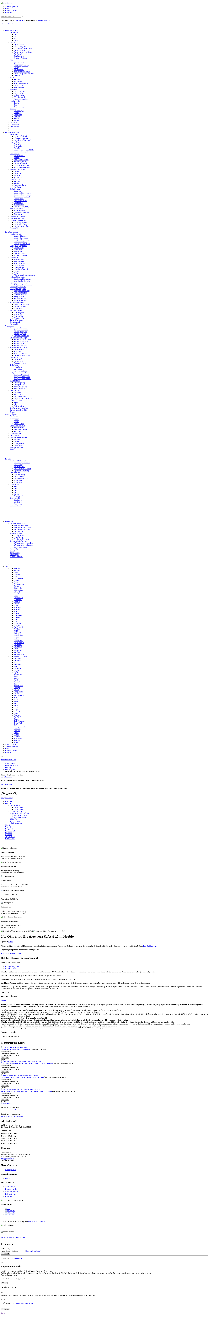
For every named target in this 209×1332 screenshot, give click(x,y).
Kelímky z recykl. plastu (22, 340)
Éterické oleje (18, 214)
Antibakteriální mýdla (21, 226)
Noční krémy (18, 809)
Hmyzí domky (14, 553)
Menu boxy (18, 367)
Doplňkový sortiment (21, 336)
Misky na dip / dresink (21, 375)
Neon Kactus (18, 686)
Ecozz (16, 619)
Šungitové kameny (20, 236)
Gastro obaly (9, 326)
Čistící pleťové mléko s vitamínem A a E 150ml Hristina (20, 1063)
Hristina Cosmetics (20, 656)
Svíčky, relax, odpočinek (18, 246)
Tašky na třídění (19, 296)
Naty (15, 684)
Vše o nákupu (10, 1186)
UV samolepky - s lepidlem (23, 543)
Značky (7, 566)
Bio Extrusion (19, 578)
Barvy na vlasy (19, 85)
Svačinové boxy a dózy (18, 277)
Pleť (15, 34)
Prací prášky (18, 146)
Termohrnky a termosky (18, 287)
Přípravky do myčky (21, 138)
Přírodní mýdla (15, 101)
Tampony (17, 181)
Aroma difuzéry (19, 253)
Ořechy (16, 441)
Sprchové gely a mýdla (22, 463)
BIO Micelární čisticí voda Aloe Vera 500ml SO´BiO (19, 1077)
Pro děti (8, 459)
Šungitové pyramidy (21, 238)
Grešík (16, 649)
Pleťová (12, 42)
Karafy (16, 271)
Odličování (18, 54)
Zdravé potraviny (11, 414)
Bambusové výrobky (17, 302)
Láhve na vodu (15, 257)
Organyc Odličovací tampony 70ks (13, 1049)
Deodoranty (18, 115)
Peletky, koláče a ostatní (22, 539)
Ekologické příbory (20, 386)
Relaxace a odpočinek (17, 218)
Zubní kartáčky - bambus (22, 193)
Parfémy (17, 75)
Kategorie (4, 798)
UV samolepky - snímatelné (23, 545)
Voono (16, 733)
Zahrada (17, 740)
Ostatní (12, 412)
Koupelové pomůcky (21, 99)
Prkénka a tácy (19, 312)
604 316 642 (19, 20)
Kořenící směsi (19, 428)
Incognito (17, 660)
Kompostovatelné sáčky (22, 291)
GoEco (16, 639)
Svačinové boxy (15, 506)
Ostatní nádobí (19, 316)
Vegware (17, 731)
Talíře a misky (14, 357)
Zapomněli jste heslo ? (33, 1251)
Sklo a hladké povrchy (21, 160)
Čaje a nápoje (14, 418)
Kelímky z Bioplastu (21, 341)
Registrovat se (17, 1258)
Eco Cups (17, 607)
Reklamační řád (10, 1194)
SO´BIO (17, 711)
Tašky (16, 402)
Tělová (12, 60)
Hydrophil (17, 658)
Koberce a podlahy (20, 162)
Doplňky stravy (15, 416)
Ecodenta (17, 609)
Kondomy (17, 187)
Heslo (3, 1251)
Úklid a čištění (14, 154)
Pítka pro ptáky (19, 531)
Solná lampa (18, 252)
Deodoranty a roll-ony (21, 66)
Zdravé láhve (14, 484)
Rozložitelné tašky (20, 295)
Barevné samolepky (21, 547)
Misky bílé (17, 351)
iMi (15, 662)
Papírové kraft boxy (21, 371)
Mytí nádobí (14, 134)
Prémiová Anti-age (20, 58)
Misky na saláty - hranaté (22, 379)
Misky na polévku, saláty (18, 347)
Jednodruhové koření (21, 429)
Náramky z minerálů (21, 255)
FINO (16, 631)
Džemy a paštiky (15, 433)
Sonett (16, 713)
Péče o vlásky (18, 465)
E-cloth (16, 606)
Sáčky (16, 404)
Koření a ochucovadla (17, 426)
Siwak (16, 707)
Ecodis (16, 611)
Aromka (17, 568)
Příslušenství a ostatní (21, 165)
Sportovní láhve (19, 267)
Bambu (16, 572)
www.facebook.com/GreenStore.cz (13, 1110)
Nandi (16, 680)
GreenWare (18, 647)
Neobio (10, 942)
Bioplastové (18, 502)
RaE (15, 697)
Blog (7, 8)
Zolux (16, 742)
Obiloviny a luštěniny (17, 447)
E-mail (3, 1249)
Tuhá (15, 105)
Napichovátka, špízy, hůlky (19, 410)
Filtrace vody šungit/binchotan (24, 275)
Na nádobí (17, 173)
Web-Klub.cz (32, 1221)
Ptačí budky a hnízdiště (22, 529)
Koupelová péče (19, 467)
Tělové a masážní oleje (22, 72)
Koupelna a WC (19, 156)
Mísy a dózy (18, 314)
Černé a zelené (19, 424)
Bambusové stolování (21, 304)
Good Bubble (18, 641)
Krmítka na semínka (21, 525)
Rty (15, 38)
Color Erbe (18, 594)
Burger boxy (18, 369)
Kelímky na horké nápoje (18, 328)
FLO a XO (18, 633)
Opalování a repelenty (21, 471)
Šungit (16, 719)
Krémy (16, 119)
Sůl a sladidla (18, 431)
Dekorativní (14, 32)
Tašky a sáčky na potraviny (19, 283)
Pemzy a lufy (18, 203)
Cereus (16, 586)
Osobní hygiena (15, 189)
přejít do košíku (6, 777)
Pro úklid (17, 175)
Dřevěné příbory (19, 383)
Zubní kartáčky (19, 308)
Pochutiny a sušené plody (18, 437)
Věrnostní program (11, 6)
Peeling (16, 68)
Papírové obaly (15, 390)
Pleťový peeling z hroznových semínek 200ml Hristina (19, 1091)
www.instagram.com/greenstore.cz (13, 1116)
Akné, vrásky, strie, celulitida (24, 74)
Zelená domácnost (11, 232)
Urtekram (17, 729)
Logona (16, 678)
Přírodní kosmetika (11, 31)
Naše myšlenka (10, 1170)
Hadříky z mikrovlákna (22, 167)
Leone (16, 676)
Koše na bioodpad (20, 298)
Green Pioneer (19, 643)
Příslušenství (18, 496)
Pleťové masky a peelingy (23, 52)
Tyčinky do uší (19, 205)
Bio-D (16, 576)
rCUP (16, 699)
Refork (16, 701)
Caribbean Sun (19, 584)
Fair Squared (18, 627)
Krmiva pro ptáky (16, 533)
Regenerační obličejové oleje (24, 48)
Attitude (16, 570)
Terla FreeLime (19, 721)
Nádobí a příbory (20, 306)
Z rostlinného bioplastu (22, 281)
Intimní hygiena (15, 179)
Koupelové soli (19, 93)
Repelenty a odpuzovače (18, 216)
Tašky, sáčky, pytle (16, 400)
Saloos (16, 703)
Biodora (16, 580)
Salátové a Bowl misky (22, 355)
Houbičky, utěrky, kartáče (23, 140)
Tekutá (16, 103)
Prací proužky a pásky (21, 152)
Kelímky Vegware (20, 334)
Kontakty (8, 12)
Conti (16, 596)
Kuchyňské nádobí (16, 310)
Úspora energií (15, 322)
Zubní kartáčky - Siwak (22, 197)
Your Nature (18, 739)
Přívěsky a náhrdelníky (22, 244)
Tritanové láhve (19, 263)
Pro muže (13, 109)
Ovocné (16, 420)
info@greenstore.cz (44, 20)
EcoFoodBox (18, 615)
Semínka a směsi (19, 535)
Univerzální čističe (20, 164)
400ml (16, 486)
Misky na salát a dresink (18, 373)
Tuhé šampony (19, 87)
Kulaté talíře (18, 359)
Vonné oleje (18, 250)
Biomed (16, 582)
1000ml (16, 494)
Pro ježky (13, 551)
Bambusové (18, 500)
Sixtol (16, 709)
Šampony (17, 79)
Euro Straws (18, 625)
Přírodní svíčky (19, 248)
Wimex (16, 735)
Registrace (8, 1178)
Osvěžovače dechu (20, 201)
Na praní (17, 171)
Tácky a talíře (18, 394)
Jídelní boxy (14, 365)
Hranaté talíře (18, 361)
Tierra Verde (18, 723)
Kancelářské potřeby (17, 320)
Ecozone (17, 617)
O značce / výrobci (11, 968)
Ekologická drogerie (12, 132)
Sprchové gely (19, 62)
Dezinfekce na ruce (20, 222)
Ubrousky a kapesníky (21, 207)
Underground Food (20, 727)
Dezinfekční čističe (20, 224)
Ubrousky (17, 392)
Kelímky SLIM (19, 343)
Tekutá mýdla (18, 177)
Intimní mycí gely (20, 185)
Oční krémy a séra (20, 46)
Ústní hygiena (19, 199)
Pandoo (16, 690)
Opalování (13, 122)
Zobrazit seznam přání (8, 760)
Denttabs (17, 602)
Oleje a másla (14, 435)
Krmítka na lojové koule (22, 527)
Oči (15, 36)
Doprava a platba (11, 10)
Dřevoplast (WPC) (20, 385)
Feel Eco (17, 629)
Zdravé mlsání (19, 443)
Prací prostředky (19, 474)
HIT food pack (19, 654)
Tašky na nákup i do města (23, 285)
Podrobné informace (150, 946)
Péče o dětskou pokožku (22, 469)
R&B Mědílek (19, 695)
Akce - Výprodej (11, 744)
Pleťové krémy (19, 44)
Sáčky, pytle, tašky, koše (18, 289)
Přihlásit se (5, 1253)
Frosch (16, 637)
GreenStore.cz (10, 763)
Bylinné (16, 422)
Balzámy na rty (19, 56)
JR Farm (17, 666)
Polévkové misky (20, 363)
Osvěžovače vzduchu (21, 212)
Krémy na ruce (19, 70)
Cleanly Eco (18, 588)
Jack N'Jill (17, 664)
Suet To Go (18, 717)
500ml (16, 488)
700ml (16, 492)
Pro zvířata (9, 521)
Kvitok (16, 670)
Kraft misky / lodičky (21, 396)
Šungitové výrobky (16, 234)
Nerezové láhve (19, 265)
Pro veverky (14, 549)
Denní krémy (18, 807)
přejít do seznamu (7, 784)
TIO (15, 725)
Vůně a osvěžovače (16, 208)
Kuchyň (16, 158)
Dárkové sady (14, 126)
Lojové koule (18, 537)
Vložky (16, 183)
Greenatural (18, 645)
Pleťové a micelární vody (22, 50)
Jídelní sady (18, 504)
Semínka (17, 439)
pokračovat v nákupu (8, 1237)
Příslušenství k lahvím (21, 269)
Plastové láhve (19, 261)
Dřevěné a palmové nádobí (19, 408)
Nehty (16, 40)
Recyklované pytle (20, 293)
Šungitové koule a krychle (23, 240)
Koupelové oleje (19, 91)
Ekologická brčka (20, 388)
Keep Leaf (17, 668)
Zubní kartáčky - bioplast (22, 195)
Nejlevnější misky (20, 349)
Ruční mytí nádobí (20, 136)
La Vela (16, 672)
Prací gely (17, 144)
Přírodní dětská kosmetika (18, 461)
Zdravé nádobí (15, 498)
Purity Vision (18, 692)
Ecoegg (16, 613)
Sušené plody (18, 445)
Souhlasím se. (20, 1303)
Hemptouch (18, 650)
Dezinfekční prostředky (18, 220)
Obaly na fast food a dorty (23, 398)
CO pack (17, 592)
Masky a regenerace (21, 83)
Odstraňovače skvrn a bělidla (24, 150)
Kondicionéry (18, 81)
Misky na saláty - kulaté (22, 377)
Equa (16, 621)
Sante (16, 705)
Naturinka (17, 682)
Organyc (17, 688)
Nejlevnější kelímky (21, 330)
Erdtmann (17, 623)
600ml (16, 490)
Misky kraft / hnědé (20, 353)
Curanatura (18, 600)
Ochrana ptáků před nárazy (19, 541)
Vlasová (12, 77)
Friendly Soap (19, 635)
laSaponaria (18, 674)
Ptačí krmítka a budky (17, 523)
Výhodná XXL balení (17, 169)
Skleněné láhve (19, 259)
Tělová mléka (18, 64)
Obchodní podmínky (12, 1191)
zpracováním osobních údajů (24, 1303)
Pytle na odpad (19, 406)
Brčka (16, 273)
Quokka (16, 694)
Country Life (18, 598)
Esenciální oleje (19, 210)
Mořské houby (19, 95)
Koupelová (13, 89)
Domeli (16, 604)
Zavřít (3, 1313)
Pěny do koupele (19, 97)
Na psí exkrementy (20, 300)
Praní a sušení (14, 142)
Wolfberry (17, 737)
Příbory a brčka (19, 318)
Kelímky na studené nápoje (19, 338)
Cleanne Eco (18, 590)
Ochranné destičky (20, 242)
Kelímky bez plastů (20, 332)
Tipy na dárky (14, 124)
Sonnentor (17, 715)
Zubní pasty (18, 191)
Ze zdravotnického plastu (22, 279)
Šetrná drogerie (15, 473)
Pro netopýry (14, 555)
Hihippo (17, 652)
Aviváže (17, 148)
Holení (16, 120)
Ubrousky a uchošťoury (22, 478)
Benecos (17, 574)
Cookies (43, 1221)
